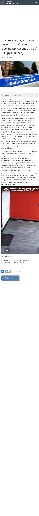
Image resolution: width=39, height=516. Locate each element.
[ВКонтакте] (2, 271)
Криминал (18, 95)
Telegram (4, 256)
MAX (10, 256)
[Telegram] (6, 271)
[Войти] (35, 2)
